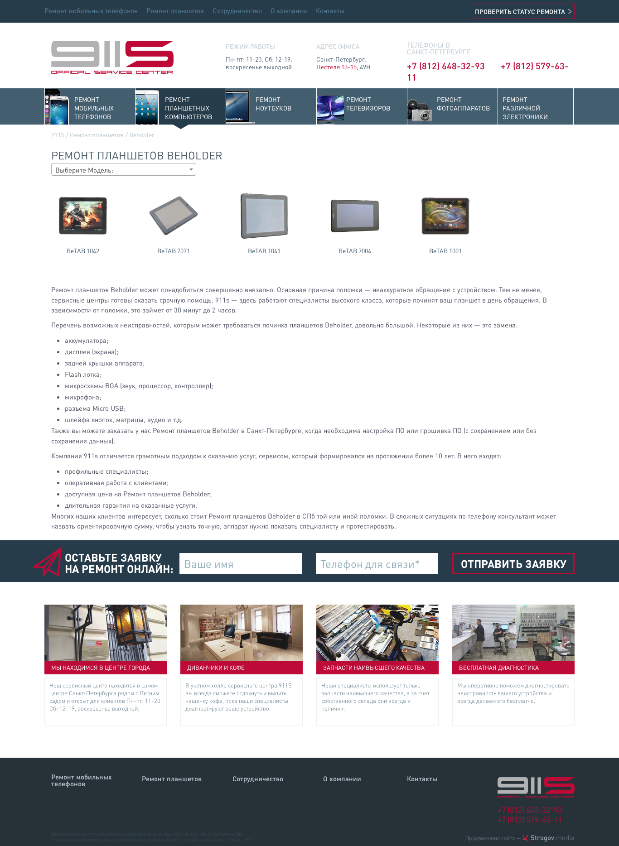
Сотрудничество (237, 10)
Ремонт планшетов (175, 10)
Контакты (330, 10)
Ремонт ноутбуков (273, 103)
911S (57, 134)
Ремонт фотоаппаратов (463, 103)
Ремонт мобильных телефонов (91, 10)
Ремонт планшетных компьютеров (188, 107)
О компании (289, 10)
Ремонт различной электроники (525, 107)
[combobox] (123, 169)
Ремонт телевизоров (368, 103)
